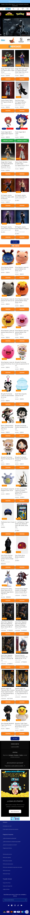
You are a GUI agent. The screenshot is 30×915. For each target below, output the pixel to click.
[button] (2, 8)
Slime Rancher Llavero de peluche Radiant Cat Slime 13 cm (21, 269)
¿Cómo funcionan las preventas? (9, 838)
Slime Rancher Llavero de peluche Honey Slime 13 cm (7, 332)
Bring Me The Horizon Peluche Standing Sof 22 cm (7, 458)
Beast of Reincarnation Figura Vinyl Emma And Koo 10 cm (7, 427)
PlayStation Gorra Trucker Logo (8, 523)
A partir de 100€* (15, 746)
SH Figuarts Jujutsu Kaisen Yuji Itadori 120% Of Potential (7, 197)
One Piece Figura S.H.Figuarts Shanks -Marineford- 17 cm (21, 102)
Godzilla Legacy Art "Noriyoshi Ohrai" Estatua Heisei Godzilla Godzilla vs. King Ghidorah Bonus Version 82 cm (8, 692)
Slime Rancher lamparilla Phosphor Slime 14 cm (7, 489)
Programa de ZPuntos (7, 848)
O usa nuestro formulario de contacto (10, 829)
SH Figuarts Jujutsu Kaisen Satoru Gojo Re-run (8, 227)
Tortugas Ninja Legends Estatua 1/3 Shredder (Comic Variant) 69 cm (21, 590)
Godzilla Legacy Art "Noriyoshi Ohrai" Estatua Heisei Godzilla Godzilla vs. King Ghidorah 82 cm (22, 691)
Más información (15, 811)
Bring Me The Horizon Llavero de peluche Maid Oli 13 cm (7, 395)
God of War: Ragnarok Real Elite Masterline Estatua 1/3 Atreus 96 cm (7, 657)
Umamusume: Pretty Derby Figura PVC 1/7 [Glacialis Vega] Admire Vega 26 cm (7, 591)
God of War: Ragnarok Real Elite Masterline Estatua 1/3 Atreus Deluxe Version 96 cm (21, 624)
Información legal (6, 873)
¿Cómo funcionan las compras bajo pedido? (12, 841)
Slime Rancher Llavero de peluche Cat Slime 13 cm (7, 299)
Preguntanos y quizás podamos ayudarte (14, 766)
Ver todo (15, 242)
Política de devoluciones (8, 864)
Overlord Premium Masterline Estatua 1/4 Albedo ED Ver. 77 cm (21, 656)
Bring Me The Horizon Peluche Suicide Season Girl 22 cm (21, 458)
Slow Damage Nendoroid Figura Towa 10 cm (7, 724)
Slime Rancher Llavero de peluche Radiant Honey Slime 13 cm (21, 300)
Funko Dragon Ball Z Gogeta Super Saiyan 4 (7, 132)
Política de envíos (6, 870)
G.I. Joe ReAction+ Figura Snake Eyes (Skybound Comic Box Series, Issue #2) (22, 524)
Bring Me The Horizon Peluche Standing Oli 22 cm (21, 427)
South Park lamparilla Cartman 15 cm (21, 394)
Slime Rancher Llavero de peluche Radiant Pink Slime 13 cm (21, 332)
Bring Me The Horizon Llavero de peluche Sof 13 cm (22, 363)
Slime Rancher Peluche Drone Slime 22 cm (7, 268)
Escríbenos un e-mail (7, 826)
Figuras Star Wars (6, 882)
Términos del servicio (7, 854)
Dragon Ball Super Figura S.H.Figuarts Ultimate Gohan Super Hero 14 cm (21, 70)
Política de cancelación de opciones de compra (12, 867)
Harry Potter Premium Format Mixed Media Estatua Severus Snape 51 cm (7, 558)
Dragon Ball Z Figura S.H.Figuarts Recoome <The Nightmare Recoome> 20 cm (7, 164)
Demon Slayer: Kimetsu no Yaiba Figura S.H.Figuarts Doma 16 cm (22, 163)
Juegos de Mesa (6, 889)
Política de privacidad (7, 860)
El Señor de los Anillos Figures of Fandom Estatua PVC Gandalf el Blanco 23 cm (21, 491)
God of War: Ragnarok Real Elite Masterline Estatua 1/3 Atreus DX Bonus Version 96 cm (7, 624)
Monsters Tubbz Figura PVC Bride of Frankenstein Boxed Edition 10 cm (22, 725)
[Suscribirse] (25, 900)
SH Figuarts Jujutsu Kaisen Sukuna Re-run (21, 196)
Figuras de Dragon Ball (7, 886)
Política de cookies (7, 857)
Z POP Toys (16, 914)
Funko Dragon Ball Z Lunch (20, 132)
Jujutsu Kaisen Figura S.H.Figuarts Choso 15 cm (7, 102)
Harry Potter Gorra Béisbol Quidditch (20, 556)
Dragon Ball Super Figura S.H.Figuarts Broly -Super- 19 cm (8, 70)
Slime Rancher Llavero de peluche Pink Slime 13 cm (8, 363)
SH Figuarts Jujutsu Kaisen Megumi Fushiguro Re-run (22, 228)
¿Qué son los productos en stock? (10, 844)
